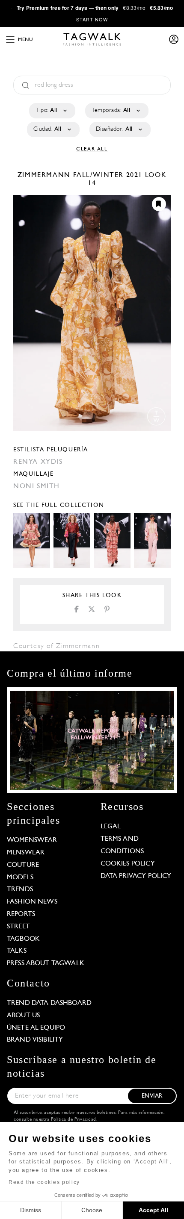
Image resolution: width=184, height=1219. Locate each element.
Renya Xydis (38, 462)
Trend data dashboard (49, 1003)
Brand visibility (35, 1039)
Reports (21, 914)
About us (23, 1015)
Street (18, 926)
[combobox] (52, 110)
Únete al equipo (36, 1028)
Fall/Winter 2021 (108, 175)
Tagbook (23, 939)
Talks (17, 951)
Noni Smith (36, 486)
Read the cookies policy (44, 1182)
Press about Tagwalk (45, 963)
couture (23, 865)
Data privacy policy (136, 876)
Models (20, 877)
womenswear (32, 840)
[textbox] (52, 110)
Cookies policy (128, 863)
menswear (26, 852)
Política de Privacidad (73, 1119)
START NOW (92, 19)
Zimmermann (45, 175)
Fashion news (32, 901)
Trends (20, 889)
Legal (111, 826)
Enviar (152, 1096)
